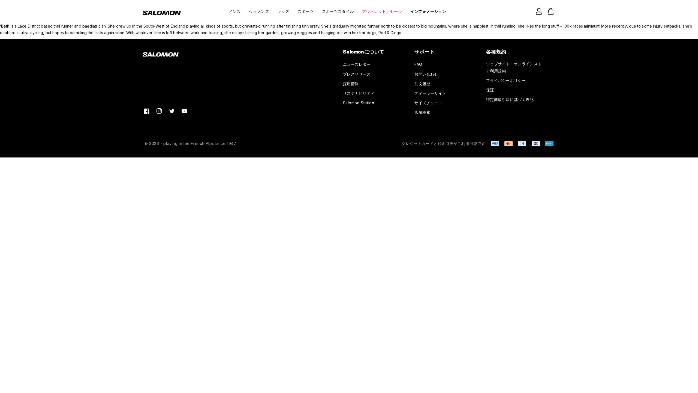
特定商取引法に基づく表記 (510, 99)
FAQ (418, 64)
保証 (490, 90)
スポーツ (306, 11)
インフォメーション (428, 11)
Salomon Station (358, 102)
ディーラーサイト (430, 93)
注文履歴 (422, 83)
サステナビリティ (359, 93)
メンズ (235, 11)
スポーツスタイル (338, 11)
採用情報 (351, 83)
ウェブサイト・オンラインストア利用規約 (514, 67)
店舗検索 (422, 112)
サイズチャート (428, 102)
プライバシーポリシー (506, 80)
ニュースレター (357, 64)
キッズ (283, 11)
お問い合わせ (426, 74)
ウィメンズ (259, 11)
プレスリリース (357, 74)
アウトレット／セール (382, 11)
